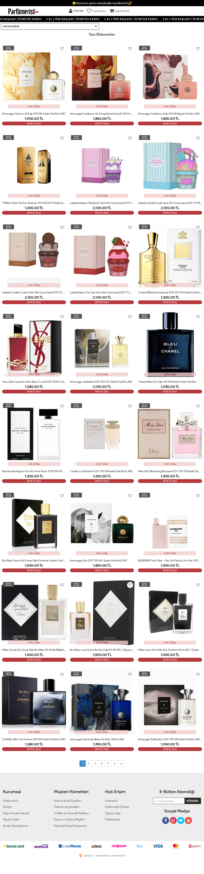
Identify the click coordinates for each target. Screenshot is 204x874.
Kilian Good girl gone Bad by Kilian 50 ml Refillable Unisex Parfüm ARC (34, 650)
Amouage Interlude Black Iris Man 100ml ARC (97, 739)
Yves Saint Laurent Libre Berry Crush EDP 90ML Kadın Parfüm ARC (34, 381)
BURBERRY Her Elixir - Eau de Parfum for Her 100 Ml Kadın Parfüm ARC (170, 560)
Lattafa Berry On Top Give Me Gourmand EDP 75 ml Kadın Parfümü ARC (102, 292)
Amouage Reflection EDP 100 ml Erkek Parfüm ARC (169, 739)
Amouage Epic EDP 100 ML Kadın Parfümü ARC (99, 560)
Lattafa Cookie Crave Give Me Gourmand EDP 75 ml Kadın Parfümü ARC (34, 292)
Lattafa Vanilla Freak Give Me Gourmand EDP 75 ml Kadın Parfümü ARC (170, 203)
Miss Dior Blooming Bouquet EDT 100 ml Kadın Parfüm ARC (170, 471)
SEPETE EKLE (34, 123)
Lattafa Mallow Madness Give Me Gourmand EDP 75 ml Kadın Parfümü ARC (102, 203)
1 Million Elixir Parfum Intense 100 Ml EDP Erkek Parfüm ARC (34, 203)
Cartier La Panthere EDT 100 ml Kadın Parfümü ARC (101, 471)
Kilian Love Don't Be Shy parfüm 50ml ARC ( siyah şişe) (170, 650)
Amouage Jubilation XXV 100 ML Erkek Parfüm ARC (101, 381)
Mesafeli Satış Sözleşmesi (70, 826)
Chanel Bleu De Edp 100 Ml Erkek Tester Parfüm (167, 381)
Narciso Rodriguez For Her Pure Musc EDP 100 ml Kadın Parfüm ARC (34, 471)
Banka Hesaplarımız (15, 826)
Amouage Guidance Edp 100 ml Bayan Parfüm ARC (169, 113)
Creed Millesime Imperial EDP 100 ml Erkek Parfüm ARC (170, 292)
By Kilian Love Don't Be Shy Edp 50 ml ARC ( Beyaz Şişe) (102, 650)
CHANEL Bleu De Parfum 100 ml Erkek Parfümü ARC (34, 739)
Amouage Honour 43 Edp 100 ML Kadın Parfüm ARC (34, 113)
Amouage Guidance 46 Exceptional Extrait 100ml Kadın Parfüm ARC (102, 113)
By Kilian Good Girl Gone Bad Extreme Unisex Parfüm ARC (34, 560)
